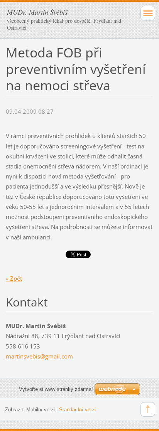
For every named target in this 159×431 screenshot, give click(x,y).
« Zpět (14, 278)
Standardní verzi (77, 409)
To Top (147, 409)
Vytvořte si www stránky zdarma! (56, 389)
